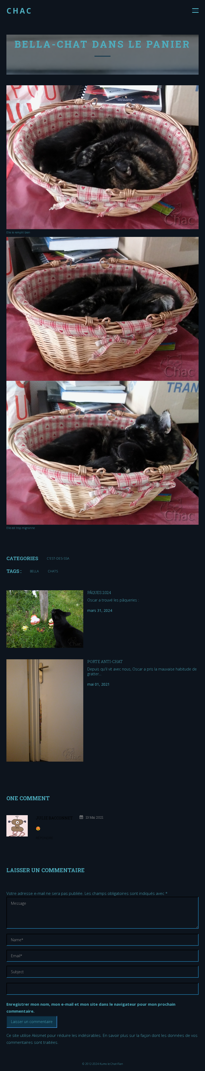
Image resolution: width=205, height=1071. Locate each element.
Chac (19, 11)
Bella (34, 571)
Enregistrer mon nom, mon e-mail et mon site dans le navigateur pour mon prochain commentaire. (90, 1007)
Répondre (44, 838)
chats (53, 571)
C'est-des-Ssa (58, 558)
